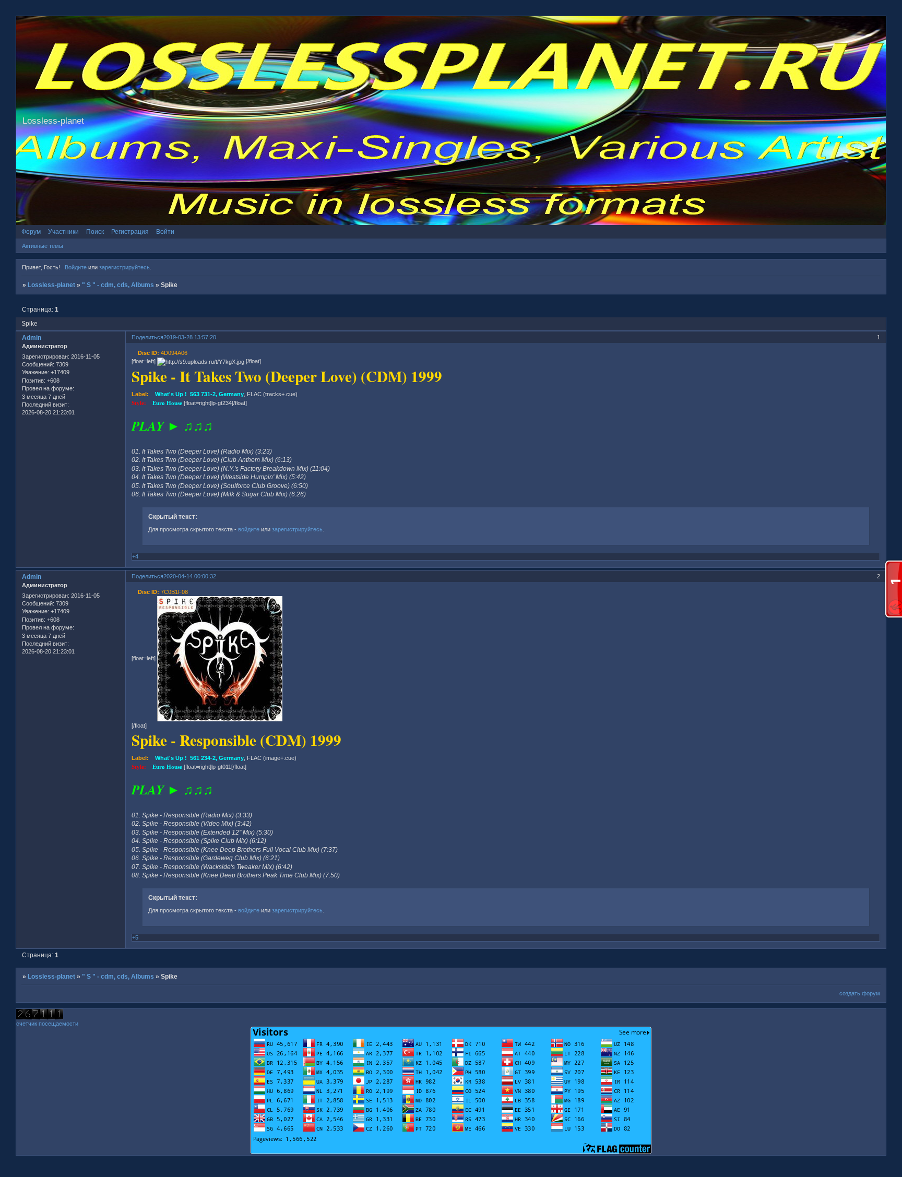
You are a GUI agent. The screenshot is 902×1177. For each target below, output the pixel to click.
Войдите (76, 267)
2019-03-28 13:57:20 (189, 337)
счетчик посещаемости (47, 1023)
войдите (248, 529)
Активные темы (42, 246)
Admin (31, 337)
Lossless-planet (51, 285)
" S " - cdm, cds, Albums (118, 285)
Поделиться (147, 337)
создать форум (859, 993)
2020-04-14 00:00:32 (189, 576)
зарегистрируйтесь (124, 267)
